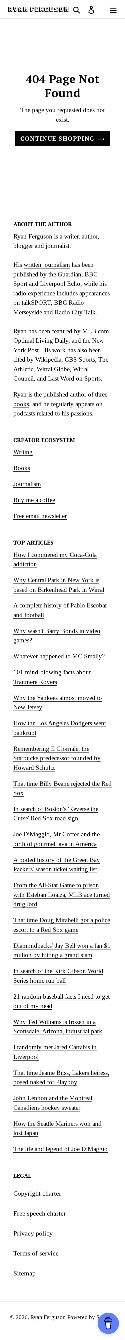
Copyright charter (37, 1193)
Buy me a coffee (34, 499)
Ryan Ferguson (48, 1317)
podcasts (24, 413)
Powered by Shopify (91, 1317)
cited (19, 359)
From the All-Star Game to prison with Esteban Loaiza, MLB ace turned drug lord (61, 895)
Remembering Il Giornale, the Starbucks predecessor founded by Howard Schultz (57, 758)
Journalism (27, 483)
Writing (23, 451)
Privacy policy (33, 1233)
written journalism (47, 264)
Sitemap (24, 1273)
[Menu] (113, 9)
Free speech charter (39, 1213)
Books (21, 467)
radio (19, 293)
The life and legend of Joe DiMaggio (60, 1148)
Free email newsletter (40, 515)
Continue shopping (57, 138)
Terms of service (36, 1253)
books (21, 404)
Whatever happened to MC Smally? (59, 656)
